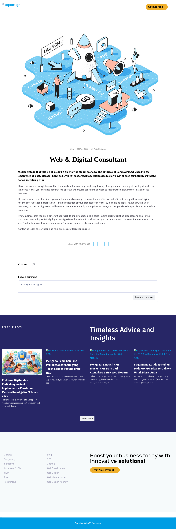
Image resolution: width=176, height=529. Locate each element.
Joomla (51, 463)
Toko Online (10, 482)
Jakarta (8, 454)
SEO (49, 459)
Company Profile (12, 468)
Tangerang (9, 459)
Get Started (155, 6)
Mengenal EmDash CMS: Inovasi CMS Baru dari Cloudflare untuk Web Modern (109, 368)
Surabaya (9, 463)
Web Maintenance (56, 477)
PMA (6, 477)
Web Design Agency (57, 482)
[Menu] (172, 7)
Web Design (53, 473)
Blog (49, 454)
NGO (6, 473)
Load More (87, 418)
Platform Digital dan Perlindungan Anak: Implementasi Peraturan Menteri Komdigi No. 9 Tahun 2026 (20, 388)
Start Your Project (103, 470)
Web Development (56, 468)
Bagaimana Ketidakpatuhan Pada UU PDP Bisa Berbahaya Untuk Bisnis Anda (152, 368)
